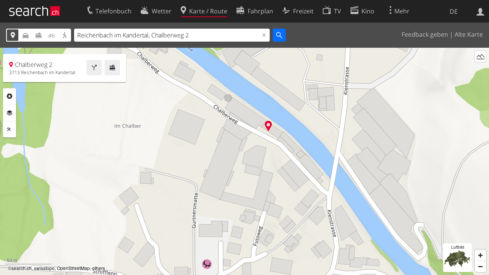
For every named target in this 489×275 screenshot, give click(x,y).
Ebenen (9, 113)
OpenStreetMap (73, 268)
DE (454, 11)
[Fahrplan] (112, 67)
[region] (244, 161)
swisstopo (44, 268)
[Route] (94, 67)
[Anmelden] (480, 11)
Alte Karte (469, 34)
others (98, 268)
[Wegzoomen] (480, 266)
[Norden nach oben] (480, 70)
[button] (268, 126)
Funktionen (9, 129)
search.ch (21, 268)
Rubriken (9, 96)
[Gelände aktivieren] (480, 56)
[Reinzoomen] (480, 255)
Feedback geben (425, 34)
